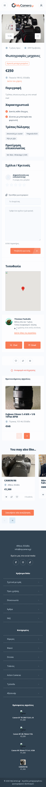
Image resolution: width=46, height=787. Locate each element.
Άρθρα (10, 609)
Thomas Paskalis (22, 319)
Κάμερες (11, 639)
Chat (15, 345)
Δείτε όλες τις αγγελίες (25, 333)
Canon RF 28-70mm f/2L (23, 734)
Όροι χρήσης (13, 591)
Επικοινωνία (12, 600)
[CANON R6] (23, 762)
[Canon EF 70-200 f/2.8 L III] (23, 713)
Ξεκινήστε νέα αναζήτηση (17, 512)
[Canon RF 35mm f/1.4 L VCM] (23, 745)
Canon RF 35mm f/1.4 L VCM (23, 750)
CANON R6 (23, 767)
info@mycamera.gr (23, 549)
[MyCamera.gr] (23, 5)
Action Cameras (14, 675)
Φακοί (10, 648)
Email (33, 345)
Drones (10, 657)
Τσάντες (11, 666)
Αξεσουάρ (11, 693)
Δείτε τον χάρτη (14, 81)
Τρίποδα (11, 684)
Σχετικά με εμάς (14, 582)
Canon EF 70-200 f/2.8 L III (23, 717)
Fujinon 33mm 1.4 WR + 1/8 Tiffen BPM (20, 415)
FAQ (9, 618)
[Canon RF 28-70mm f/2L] (23, 729)
